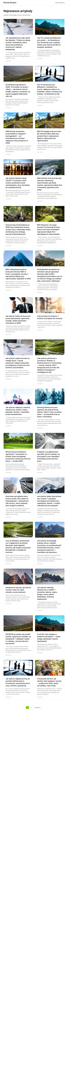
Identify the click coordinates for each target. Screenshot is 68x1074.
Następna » (38, 707)
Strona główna (60, 2)
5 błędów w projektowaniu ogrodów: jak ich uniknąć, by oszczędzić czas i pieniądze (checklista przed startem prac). (48, 456)
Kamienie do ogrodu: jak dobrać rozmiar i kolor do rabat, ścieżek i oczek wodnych (18, 590)
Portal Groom (9, 2)
